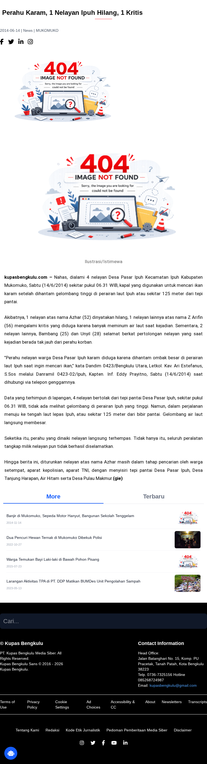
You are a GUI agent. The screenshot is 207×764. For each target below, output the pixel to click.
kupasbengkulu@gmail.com (173, 685)
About (150, 702)
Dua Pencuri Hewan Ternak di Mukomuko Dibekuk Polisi (54, 537)
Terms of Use (7, 704)
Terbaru (153, 496)
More (53, 496)
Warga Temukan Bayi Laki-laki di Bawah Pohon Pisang (52, 559)
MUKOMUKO (47, 30)
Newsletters (172, 702)
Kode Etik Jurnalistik (83, 730)
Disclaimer (183, 730)
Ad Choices (93, 704)
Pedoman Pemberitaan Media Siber (136, 730)
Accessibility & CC (123, 704)
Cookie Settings (62, 704)
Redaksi (52, 730)
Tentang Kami (27, 730)
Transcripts (197, 702)
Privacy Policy (33, 704)
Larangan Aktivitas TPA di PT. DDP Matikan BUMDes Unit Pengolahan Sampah (73, 581)
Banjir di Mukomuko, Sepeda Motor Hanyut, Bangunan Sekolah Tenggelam (70, 516)
